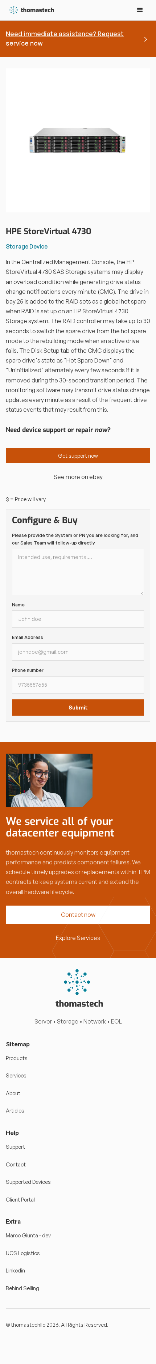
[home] (30, 10)
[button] (140, 10)
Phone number (28, 670)
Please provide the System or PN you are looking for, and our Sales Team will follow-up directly (75, 539)
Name (18, 604)
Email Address (27, 637)
